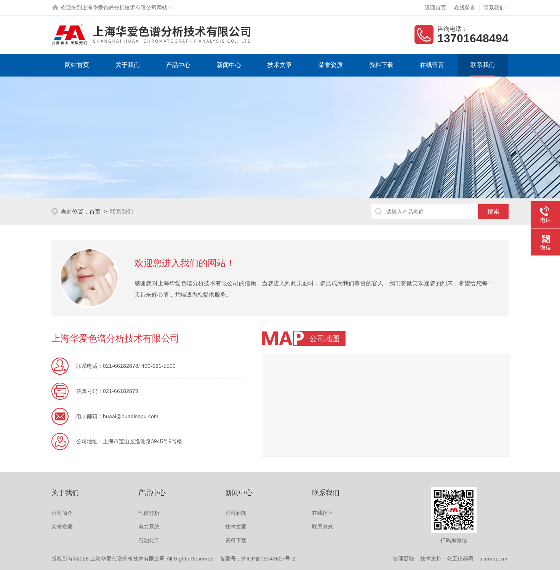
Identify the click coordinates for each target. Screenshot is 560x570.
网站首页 (77, 65)
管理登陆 (403, 559)
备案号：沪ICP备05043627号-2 (257, 559)
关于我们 (127, 65)
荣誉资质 (330, 65)
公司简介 (62, 513)
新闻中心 (229, 65)
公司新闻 (235, 513)
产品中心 (178, 65)
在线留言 (464, 8)
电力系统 (149, 527)
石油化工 (149, 540)
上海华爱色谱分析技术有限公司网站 (124, 8)
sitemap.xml (494, 559)
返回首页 (435, 8)
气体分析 (149, 513)
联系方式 (322, 527)
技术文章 (279, 65)
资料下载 (381, 65)
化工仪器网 (460, 559)
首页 (95, 211)
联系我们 (494, 8)
